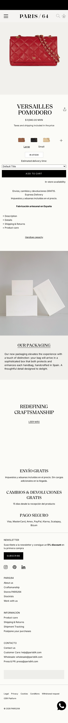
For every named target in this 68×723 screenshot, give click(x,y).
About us (8, 582)
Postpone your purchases (17, 631)
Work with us (11, 600)
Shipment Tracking (14, 626)
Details (8, 220)
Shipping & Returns (15, 224)
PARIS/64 (15, 708)
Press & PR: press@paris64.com (21, 661)
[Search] (58, 16)
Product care (12, 227)
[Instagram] (6, 566)
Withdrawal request (50, 694)
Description (11, 216)
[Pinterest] (14, 566)
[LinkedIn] (23, 566)
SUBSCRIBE (13, 555)
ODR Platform (10, 698)
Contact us (9, 647)
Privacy (14, 694)
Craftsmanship (11, 587)
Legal (6, 694)
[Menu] (6, 16)
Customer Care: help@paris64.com (23, 652)
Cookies (24, 694)
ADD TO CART (34, 173)
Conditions (34, 694)
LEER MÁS (34, 421)
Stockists (9, 596)
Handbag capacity (34, 237)
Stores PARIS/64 (12, 591)
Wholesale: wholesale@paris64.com (23, 656)
